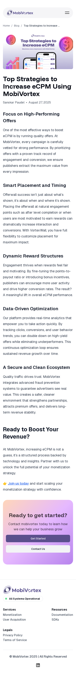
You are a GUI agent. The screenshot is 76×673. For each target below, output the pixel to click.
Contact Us (38, 549)
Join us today (18, 483)
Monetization (12, 615)
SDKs (55, 620)
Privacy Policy (13, 635)
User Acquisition (14, 620)
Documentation (62, 615)
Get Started (38, 538)
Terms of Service (15, 640)
